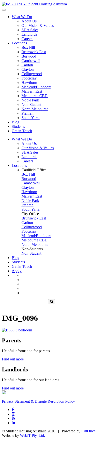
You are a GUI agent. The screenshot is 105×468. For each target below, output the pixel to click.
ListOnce (88, 431)
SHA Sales (29, 30)
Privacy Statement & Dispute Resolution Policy (38, 401)
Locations (19, 43)
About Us (29, 21)
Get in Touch (22, 131)
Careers (27, 39)
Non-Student (31, 104)
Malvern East (31, 91)
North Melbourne (34, 109)
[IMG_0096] (34, 4)
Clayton (27, 69)
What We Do (22, 17)
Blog (15, 122)
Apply (16, 271)
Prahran (27, 113)
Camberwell (30, 61)
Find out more (13, 359)
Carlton (27, 65)
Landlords (29, 34)
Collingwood (31, 74)
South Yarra (30, 118)
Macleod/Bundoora (36, 87)
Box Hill (28, 47)
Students (18, 126)
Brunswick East (33, 52)
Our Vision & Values (37, 25)
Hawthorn (29, 82)
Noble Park (30, 100)
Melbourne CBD (34, 96)
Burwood (28, 56)
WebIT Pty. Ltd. (32, 435)
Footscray (29, 78)
